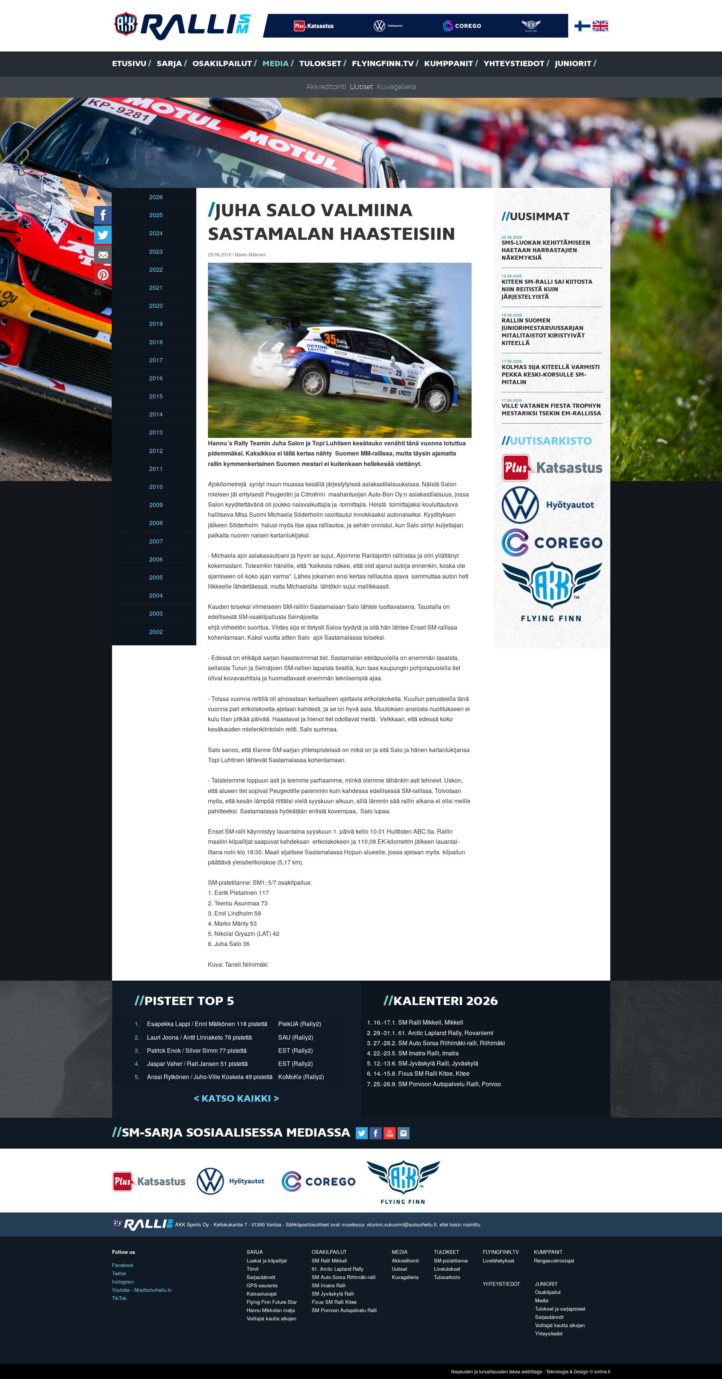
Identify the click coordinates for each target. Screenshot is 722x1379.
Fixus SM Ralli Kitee (334, 1301)
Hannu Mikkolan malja (271, 1310)
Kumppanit (448, 64)
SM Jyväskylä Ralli (333, 1293)
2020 (156, 305)
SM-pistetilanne (451, 1260)
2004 (156, 595)
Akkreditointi (326, 87)
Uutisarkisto (551, 441)
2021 (156, 287)
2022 (156, 269)
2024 (156, 233)
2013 (156, 432)
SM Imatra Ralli (329, 1285)
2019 (156, 323)
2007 (156, 541)
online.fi (602, 1371)
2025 (156, 214)
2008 (156, 522)
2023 (156, 251)
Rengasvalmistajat (554, 1260)
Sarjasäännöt (261, 1277)
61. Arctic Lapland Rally (338, 1268)
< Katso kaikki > (236, 1099)
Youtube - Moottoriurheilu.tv (142, 1289)
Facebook (122, 1264)
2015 (156, 396)
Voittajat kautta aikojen (271, 1318)
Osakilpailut (222, 64)
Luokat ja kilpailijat (267, 1260)
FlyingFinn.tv (383, 64)
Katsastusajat (262, 1293)
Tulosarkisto (447, 1277)
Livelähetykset (498, 1260)
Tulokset (320, 64)
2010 (156, 486)
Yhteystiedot (514, 64)
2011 (156, 468)
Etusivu (129, 64)
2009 (156, 504)
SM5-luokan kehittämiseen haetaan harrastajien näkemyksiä (546, 250)
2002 (156, 631)
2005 (156, 577)
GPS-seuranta (262, 1285)
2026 (156, 196)
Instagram (123, 1281)
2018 (156, 342)
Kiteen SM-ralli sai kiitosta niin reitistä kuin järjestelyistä (547, 289)
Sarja (169, 64)
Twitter (119, 1273)
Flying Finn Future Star (272, 1301)
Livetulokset (447, 1268)
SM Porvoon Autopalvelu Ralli (344, 1310)
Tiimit (253, 1268)
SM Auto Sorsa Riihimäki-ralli (344, 1277)
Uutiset (361, 87)
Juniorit (573, 64)
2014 (156, 414)
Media (275, 64)
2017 (156, 360)
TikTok (119, 1298)
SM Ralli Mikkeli (329, 1260)
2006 (156, 559)
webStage (532, 1371)
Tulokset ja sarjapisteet (560, 1308)
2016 (156, 378)
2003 (156, 613)
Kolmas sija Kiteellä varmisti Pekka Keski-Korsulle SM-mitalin (551, 375)
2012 (156, 450)
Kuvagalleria (396, 87)
